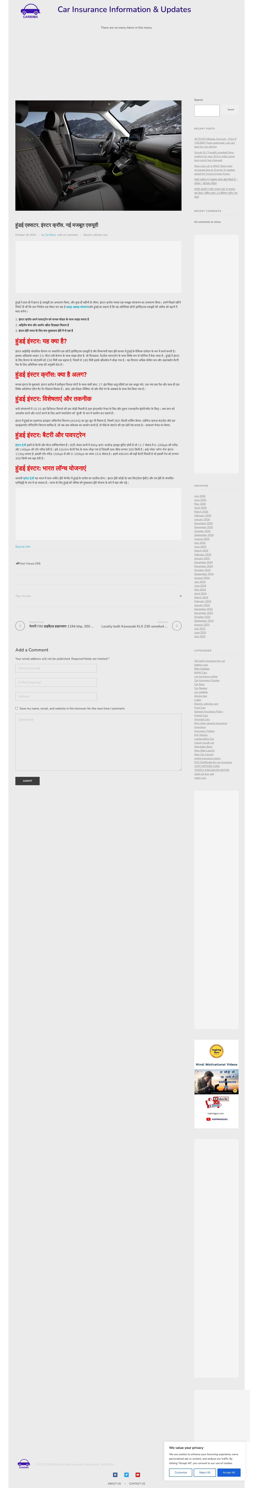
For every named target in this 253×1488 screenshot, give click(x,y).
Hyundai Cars (202, 719)
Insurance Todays (204, 731)
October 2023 (202, 617)
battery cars (201, 665)
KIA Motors (201, 735)
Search (198, 100)
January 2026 (202, 519)
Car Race (199, 684)
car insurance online (205, 676)
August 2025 (201, 539)
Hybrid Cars (201, 715)
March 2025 (201, 550)
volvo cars (200, 778)
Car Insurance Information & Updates (124, 9)
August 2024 (201, 578)
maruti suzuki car (204, 743)
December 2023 (203, 609)
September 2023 (204, 621)
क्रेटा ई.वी (28, 478)
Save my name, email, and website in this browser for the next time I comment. (72, 709)
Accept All (229, 1472)
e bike (197, 700)
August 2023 (201, 624)
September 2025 (204, 535)
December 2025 (203, 523)
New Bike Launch (204, 750)
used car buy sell (204, 774)
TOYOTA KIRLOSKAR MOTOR (211, 770)
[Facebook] (115, 1475)
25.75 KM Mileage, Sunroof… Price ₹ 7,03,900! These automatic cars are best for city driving (215, 143)
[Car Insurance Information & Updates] (30, 11)
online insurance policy (207, 758)
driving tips (200, 696)
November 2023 (203, 613)
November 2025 (203, 527)
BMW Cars (200, 672)
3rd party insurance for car (209, 661)
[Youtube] (138, 1475)
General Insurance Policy (208, 711)
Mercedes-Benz (203, 746)
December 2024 (203, 562)
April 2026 (200, 508)
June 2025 (200, 547)
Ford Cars (200, 707)
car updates (201, 692)
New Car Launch (204, 754)
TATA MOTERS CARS (207, 766)
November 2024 (203, 566)
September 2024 (204, 574)
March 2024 (201, 597)
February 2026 (202, 515)
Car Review (200, 688)
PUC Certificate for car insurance (213, 762)
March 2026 (201, 511)
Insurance (200, 727)
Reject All (204, 1472)
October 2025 (202, 531)
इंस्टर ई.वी (20, 445)
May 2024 (200, 589)
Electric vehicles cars (96, 235)
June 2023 (200, 632)
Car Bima (50, 235)
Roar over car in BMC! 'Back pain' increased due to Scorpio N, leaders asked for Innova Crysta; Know (214, 170)
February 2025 (202, 554)
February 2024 (202, 601)
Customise (181, 1472)
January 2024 (202, 605)
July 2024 (199, 582)
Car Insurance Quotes (206, 680)
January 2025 (202, 558)
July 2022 (199, 636)
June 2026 (200, 500)
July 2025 (199, 543)
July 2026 (199, 496)
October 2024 (202, 570)
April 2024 (200, 593)
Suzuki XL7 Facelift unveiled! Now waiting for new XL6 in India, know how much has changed (214, 156)
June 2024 (200, 586)
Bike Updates (202, 668)
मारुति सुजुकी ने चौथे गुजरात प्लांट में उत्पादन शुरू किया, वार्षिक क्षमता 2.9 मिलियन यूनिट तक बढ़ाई (215, 193)
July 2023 (199, 628)
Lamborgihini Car (204, 739)
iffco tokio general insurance (210, 723)
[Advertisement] (126, 60)
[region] (205, 1461)
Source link (22, 547)
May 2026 (200, 504)
